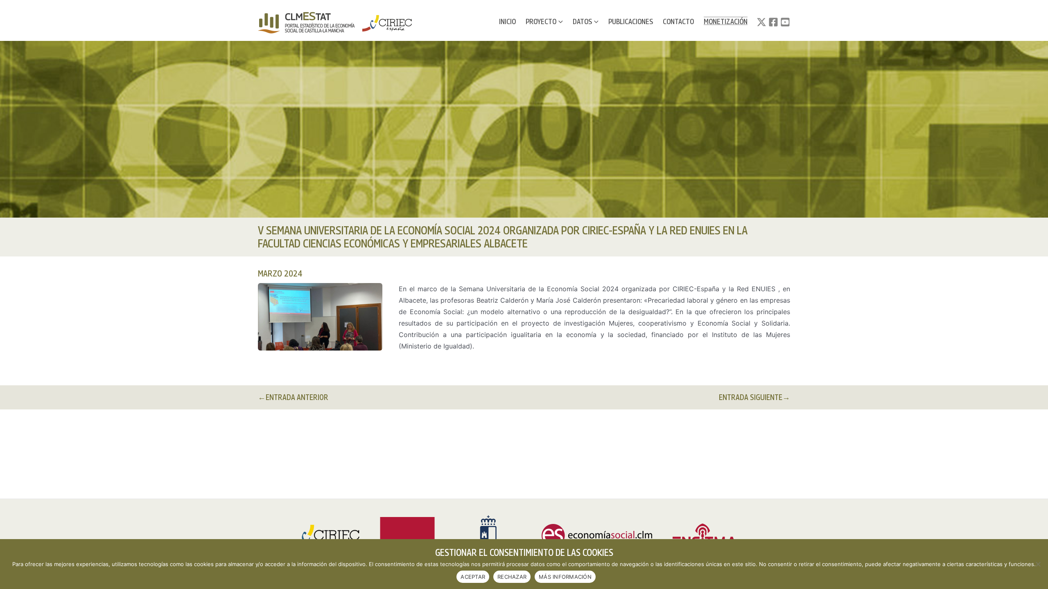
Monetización (726, 21)
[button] (559, 22)
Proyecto (541, 21)
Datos (582, 21)
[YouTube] (785, 22)
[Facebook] (773, 22)
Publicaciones (630, 21)
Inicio (507, 21)
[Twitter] (761, 22)
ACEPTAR (473, 576)
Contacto (678, 21)
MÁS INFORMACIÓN (565, 576)
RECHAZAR (511, 576)
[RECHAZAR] (1038, 564)
